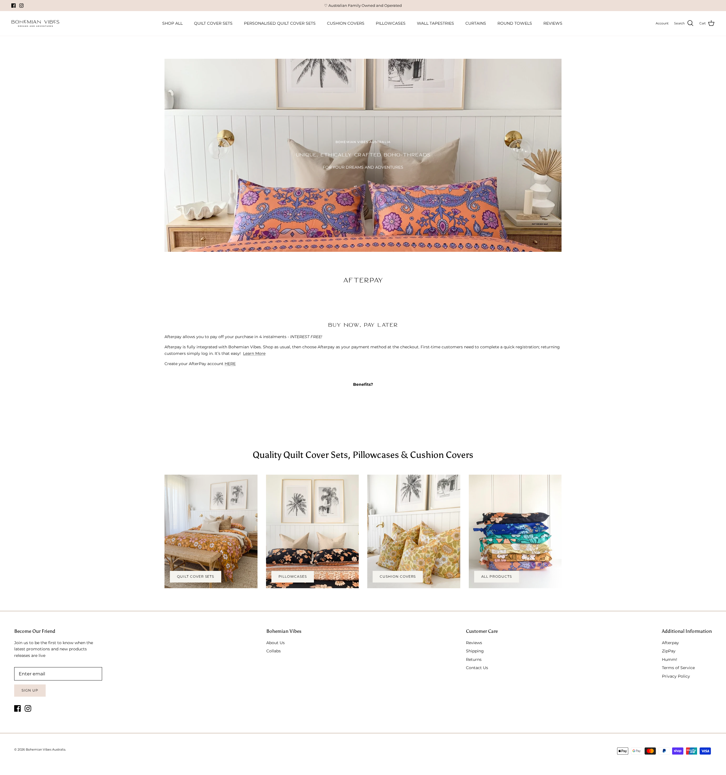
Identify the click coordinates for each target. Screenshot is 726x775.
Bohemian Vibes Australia (45, 749)
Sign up (30, 690)
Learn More (254, 353)
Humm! (669, 659)
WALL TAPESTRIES (435, 23)
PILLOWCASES (391, 23)
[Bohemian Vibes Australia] (35, 23)
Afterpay (670, 642)
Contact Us (477, 667)
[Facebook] (13, 5)
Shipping (475, 650)
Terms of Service (678, 667)
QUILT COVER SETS (213, 23)
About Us (275, 642)
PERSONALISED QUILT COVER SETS (280, 23)
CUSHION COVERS (345, 23)
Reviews (474, 642)
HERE (230, 363)
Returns (474, 659)
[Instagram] (21, 5)
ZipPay (669, 650)
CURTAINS (475, 23)
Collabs (273, 650)
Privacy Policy (676, 676)
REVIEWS (552, 23)
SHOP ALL (172, 23)
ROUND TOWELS (514, 23)
